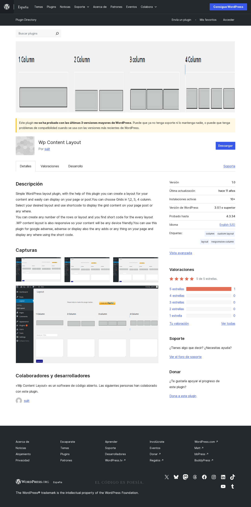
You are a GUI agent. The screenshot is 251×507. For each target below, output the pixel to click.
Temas (64, 448)
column (210, 233)
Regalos (157, 460)
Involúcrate (157, 441)
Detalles (25, 166)
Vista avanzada (180, 253)
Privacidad (22, 460)
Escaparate (67, 441)
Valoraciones (50, 166)
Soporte (229, 166)
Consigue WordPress (228, 6)
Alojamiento (23, 454)
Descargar (225, 145)
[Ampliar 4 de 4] (153, 291)
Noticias (21, 448)
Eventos (155, 448)
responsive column (222, 241)
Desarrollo (75, 166)
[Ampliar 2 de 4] (104, 262)
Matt (199, 448)
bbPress (202, 454)
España (57, 482)
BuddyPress (204, 460)
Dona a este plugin (182, 396)
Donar (155, 454)
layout (204, 241)
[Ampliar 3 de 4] (153, 262)
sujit (47, 149)
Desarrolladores (115, 454)
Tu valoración (179, 323)
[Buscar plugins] (57, 33)
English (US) (227, 224)
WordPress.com (206, 441)
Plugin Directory (26, 19)
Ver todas (228, 323)
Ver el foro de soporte (185, 357)
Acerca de (22, 441)
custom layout (225, 233)
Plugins (65, 454)
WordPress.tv (115, 460)
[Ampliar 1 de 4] (56, 262)
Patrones (66, 460)
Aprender (111, 441)
